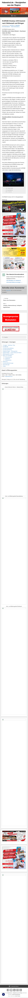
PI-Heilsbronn (7, 358)
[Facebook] (8, 990)
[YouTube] (11, 990)
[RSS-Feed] (14, 990)
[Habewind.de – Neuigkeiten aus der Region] (14, 14)
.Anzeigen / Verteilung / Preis (9, 345)
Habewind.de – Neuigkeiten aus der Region (14, 3)
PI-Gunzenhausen (8, 357)
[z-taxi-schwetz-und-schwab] (14, 256)
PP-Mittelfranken (8, 360)
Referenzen (5, 361)
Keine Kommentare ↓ (15, 26)
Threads (20, 990)
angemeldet (8, 290)
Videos (4, 366)
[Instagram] (17, 990)
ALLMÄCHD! (5, 346)
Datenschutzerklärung (16, 994)
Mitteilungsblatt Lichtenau (8, 354)
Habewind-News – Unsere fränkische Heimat (12, 352)
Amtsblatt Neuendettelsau (8, 348)
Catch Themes (17, 996)
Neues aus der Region (7, 355)
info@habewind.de (8, 376)
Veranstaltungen (6, 364)
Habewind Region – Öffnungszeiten (10, 351)
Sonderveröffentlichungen (8, 363)
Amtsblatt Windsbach (7, 349)
